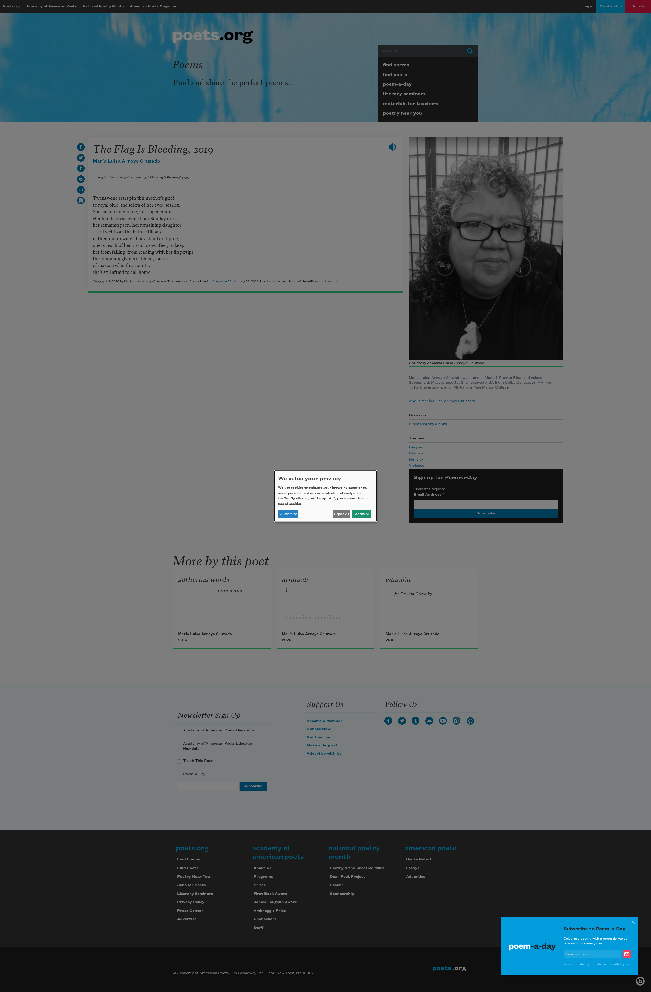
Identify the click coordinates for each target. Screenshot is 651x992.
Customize (288, 514)
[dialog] (325, 496)
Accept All (361, 514)
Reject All (341, 514)
